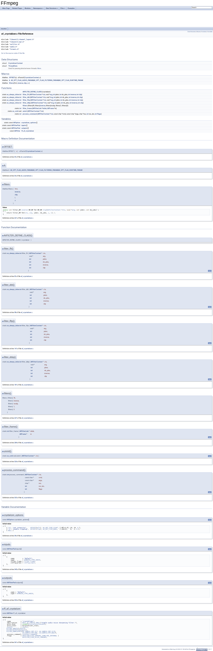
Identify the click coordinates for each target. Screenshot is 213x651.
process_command (30, 114)
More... (39, 68)
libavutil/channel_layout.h (21, 39)
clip (25, 83)
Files (62, 8)
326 (15, 461)
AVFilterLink (37, 108)
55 (15, 276)
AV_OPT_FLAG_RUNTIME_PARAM (71, 80)
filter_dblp (26, 103)
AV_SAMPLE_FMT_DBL (29, 633)
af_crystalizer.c (26, 157)
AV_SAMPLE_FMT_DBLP (47, 633)
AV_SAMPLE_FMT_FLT (29, 631)
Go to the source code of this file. (13, 53)
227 (15, 418)
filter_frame (27, 108)
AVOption (16, 122)
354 (15, 600)
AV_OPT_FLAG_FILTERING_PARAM (45, 80)
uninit (25, 111)
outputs (24, 128)
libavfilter (4, 28)
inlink (45, 108)
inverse (20, 83)
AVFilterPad (15, 125)
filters (11, 83)
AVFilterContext (36, 94)
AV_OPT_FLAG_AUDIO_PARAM (22, 80)
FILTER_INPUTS (12, 628)
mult (38, 528)
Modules (28, 8)
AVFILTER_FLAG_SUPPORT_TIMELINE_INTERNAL (39, 636)
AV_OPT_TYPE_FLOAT (50, 528)
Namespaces (37, 8)
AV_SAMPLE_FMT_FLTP (47, 631)
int (20, 94)
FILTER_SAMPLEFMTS (14, 631)
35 (15, 157)
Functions (203, 31)
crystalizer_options (28, 122)
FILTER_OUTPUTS (12, 630)
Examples (71, 8)
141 (15, 348)
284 (15, 443)
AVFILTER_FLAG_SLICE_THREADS (34, 637)
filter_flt (26, 94)
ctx (44, 94)
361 (15, 642)
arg (51, 94)
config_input (29, 563)
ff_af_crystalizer (27, 131)
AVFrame (50, 108)
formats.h (14, 49)
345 (15, 569)
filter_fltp (26, 100)
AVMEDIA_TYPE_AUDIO (32, 560)
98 (15, 312)
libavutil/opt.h (17, 42)
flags (99, 114)
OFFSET (12, 77)
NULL (10, 530)
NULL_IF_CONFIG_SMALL (31, 623)
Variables (209, 31)
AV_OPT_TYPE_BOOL (50, 529)
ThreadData (12, 66)
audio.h (13, 47)
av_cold (15, 111)
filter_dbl (26, 97)
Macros (198, 31)
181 (15, 385)
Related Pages (17, 8)
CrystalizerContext (15, 63)
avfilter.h (14, 44)
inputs (23, 125)
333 (15, 498)
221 (15, 218)
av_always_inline (13, 94)
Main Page (6, 8)
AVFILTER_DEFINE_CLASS (32, 92)
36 (15, 176)
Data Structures (51, 8)
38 (15, 536)
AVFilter (17, 131)
